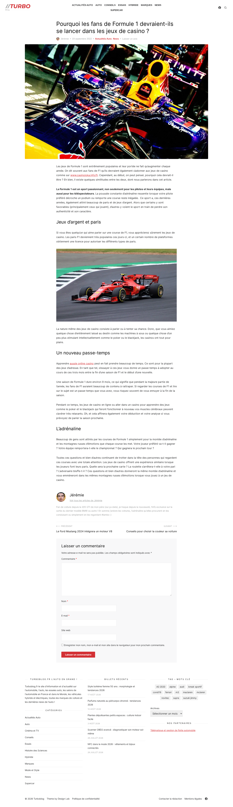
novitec (165, 698)
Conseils (110, 5)
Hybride (133, 5)
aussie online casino (82, 363)
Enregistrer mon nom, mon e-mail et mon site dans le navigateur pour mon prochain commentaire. (114, 645)
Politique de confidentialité (86, 798)
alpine (172, 686)
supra (176, 698)
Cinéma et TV (32, 730)
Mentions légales (193, 798)
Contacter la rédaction (170, 798)
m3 (177, 692)
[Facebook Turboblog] (220, 8)
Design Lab (64, 798)
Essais (122, 5)
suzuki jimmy (190, 698)
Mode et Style (32, 770)
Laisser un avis (129, 38)
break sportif (195, 686)
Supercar (116, 10)
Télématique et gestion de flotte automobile (172, 730)
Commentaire (69, 558)
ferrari (168, 692)
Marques (146, 5)
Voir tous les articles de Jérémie (86, 500)
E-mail (65, 615)
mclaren (201, 692)
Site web (65, 630)
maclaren (188, 692)
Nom (64, 601)
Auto (98, 5)
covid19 (157, 692)
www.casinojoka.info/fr (84, 175)
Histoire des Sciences (36, 750)
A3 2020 (160, 686)
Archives (154, 708)
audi (182, 686)
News (158, 5)
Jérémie (65, 38)
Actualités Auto (82, 5)
